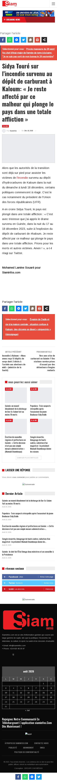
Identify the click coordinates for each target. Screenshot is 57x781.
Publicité (13, 747)
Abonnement (28, 747)
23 (51, 697)
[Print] (37, 40)
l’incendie (22, 177)
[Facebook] (3, 40)
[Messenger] (16, 40)
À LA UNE (5, 126)
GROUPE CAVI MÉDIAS (33, 768)
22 (44, 697)
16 (51, 693)
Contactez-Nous (41, 743)
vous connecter (18, 477)
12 (21, 693)
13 (28, 693)
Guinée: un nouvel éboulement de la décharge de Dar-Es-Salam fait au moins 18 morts (26, 502)
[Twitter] (23, 40)
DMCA (42, 747)
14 (36, 693)
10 (6, 693)
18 (13, 697)
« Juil (27, 710)
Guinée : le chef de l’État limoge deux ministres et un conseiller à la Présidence (28, 553)
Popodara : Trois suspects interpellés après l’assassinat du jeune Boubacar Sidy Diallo (27, 515)
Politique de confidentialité (26, 752)
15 (44, 693)
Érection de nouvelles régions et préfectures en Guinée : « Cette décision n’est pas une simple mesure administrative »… (28, 527)
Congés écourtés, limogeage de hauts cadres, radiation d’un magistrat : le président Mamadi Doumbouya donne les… (26, 540)
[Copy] (30, 40)
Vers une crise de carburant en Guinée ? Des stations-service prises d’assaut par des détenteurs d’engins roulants (43, 363)
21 (36, 697)
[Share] (44, 40)
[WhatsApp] (9, 40)
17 (6, 697)
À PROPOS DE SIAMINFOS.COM (16, 743)
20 (28, 697)
